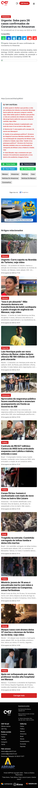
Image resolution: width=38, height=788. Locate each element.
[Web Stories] (17, 3)
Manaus (5, 174)
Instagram (4, 742)
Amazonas (6, 17)
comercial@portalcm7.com (9, 754)
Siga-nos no (14, 192)
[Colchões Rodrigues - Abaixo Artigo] (19, 210)
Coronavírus (6, 182)
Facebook (4, 734)
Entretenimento (24, 741)
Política (4, 442)
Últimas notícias (6, 726)
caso (33, 174)
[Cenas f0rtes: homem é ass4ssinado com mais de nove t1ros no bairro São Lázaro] (19, 477)
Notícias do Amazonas (10, 178)
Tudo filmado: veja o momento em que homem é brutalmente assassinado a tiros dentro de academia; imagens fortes (17, 155)
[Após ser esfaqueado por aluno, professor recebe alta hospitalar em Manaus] (19, 658)
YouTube (3, 739)
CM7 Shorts (24, 3)
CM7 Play (4, 729)
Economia (23, 744)
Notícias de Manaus (29, 178)
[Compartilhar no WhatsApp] (3, 38)
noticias (25, 174)
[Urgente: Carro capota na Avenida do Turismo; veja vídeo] (19, 244)
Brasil (4, 534)
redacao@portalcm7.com (8, 751)
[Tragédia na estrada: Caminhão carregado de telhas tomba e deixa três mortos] (19, 522)
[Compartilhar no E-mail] (29, 38)
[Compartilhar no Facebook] (8, 38)
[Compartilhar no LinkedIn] (19, 38)
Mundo (4, 626)
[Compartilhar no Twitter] (24, 38)
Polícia (4, 490)
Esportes (5, 348)
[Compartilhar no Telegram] (14, 38)
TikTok (3, 744)
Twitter (3, 737)
